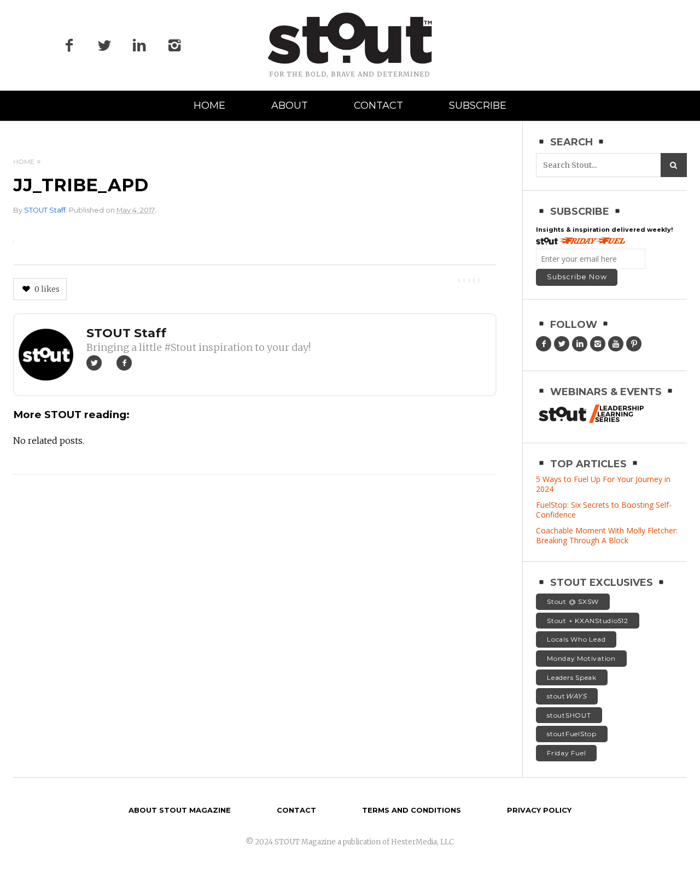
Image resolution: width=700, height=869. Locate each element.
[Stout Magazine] (350, 38)
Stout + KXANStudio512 (587, 620)
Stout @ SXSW (573, 601)
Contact (378, 105)
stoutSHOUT (569, 715)
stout (567, 696)
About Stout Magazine (180, 810)
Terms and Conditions (411, 810)
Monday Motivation (581, 658)
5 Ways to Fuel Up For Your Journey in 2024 (603, 484)
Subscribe (477, 105)
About (289, 105)
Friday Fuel (566, 753)
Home (209, 105)
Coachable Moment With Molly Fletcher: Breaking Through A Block (607, 535)
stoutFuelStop (572, 734)
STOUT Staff (45, 210)
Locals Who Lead (576, 639)
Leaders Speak (572, 677)
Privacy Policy (539, 810)
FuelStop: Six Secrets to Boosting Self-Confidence (604, 510)
